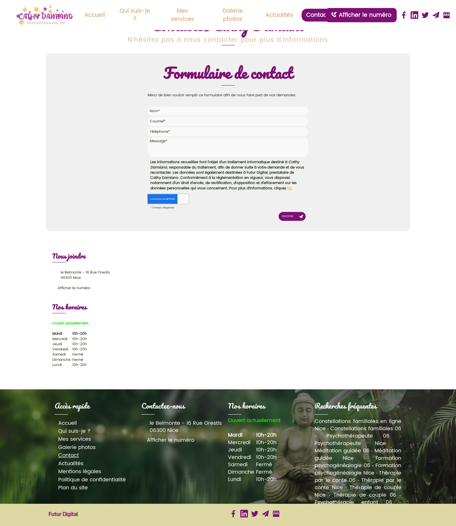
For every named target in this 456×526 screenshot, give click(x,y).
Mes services (182, 15)
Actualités (279, 15)
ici (289, 188)
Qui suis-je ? (135, 15)
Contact (317, 15)
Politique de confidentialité (92, 480)
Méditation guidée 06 (342, 451)
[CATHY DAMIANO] (46, 15)
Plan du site (73, 488)
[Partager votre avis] (446, 15)
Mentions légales (79, 471)
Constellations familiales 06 (365, 429)
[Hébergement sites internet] (63, 520)
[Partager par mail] (435, 15)
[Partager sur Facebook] (403, 15)
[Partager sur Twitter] (425, 15)
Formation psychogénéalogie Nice (358, 469)
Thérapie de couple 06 (364, 495)
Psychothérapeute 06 (358, 436)
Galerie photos (232, 15)
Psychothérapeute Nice (350, 443)
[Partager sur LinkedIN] (414, 15)
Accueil (94, 15)
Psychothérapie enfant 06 (353, 502)
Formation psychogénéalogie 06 (358, 462)
